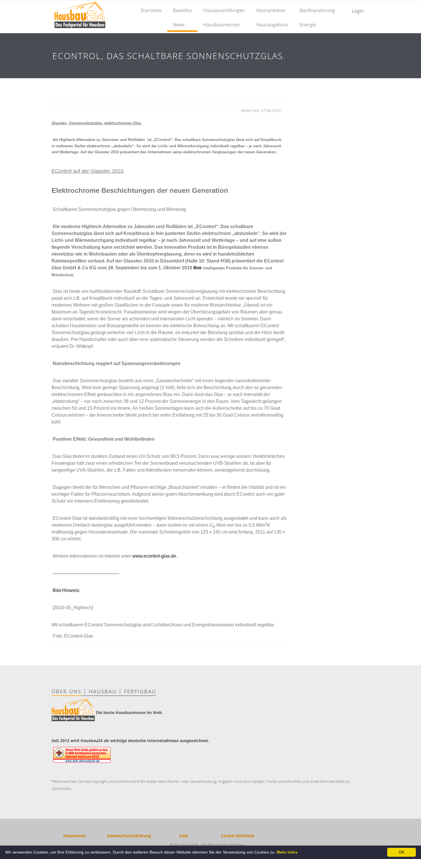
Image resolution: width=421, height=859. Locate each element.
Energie (308, 24)
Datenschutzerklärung (129, 835)
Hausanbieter (271, 10)
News (179, 24)
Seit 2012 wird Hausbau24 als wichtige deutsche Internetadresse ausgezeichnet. (130, 740)
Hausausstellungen (224, 10)
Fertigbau (140, 691)
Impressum (74, 835)
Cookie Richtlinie (237, 835)
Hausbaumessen (221, 24)
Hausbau (103, 691)
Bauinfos (182, 10)
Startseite (151, 10)
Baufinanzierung (317, 10)
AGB (183, 835)
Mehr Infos (287, 852)
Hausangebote (272, 24)
